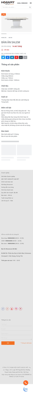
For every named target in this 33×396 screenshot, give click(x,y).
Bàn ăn (10, 37)
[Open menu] (31, 3)
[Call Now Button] (25, 382)
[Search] (30, 7)
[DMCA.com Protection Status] (1, 312)
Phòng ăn (3, 37)
